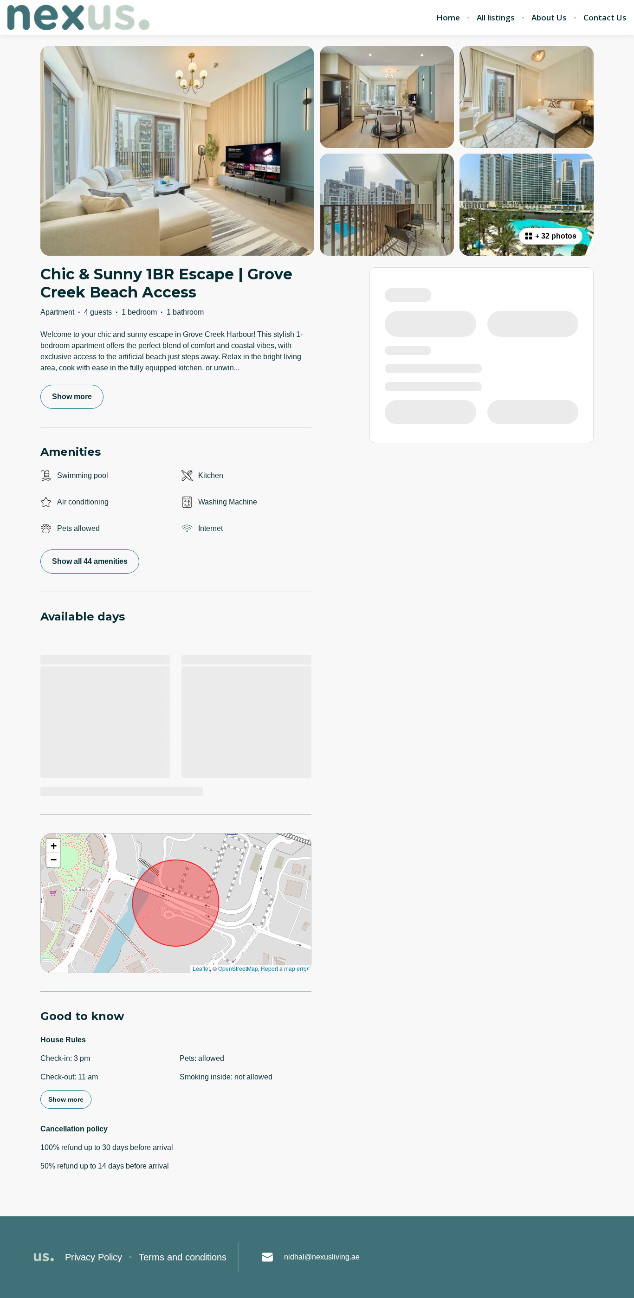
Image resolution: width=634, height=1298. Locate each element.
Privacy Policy (93, 1257)
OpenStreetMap (238, 968)
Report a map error (285, 968)
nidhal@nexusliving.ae (322, 1257)
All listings (496, 17)
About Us (549, 17)
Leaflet (201, 968)
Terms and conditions (182, 1257)
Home (448, 17)
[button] (53, 846)
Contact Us (605, 17)
